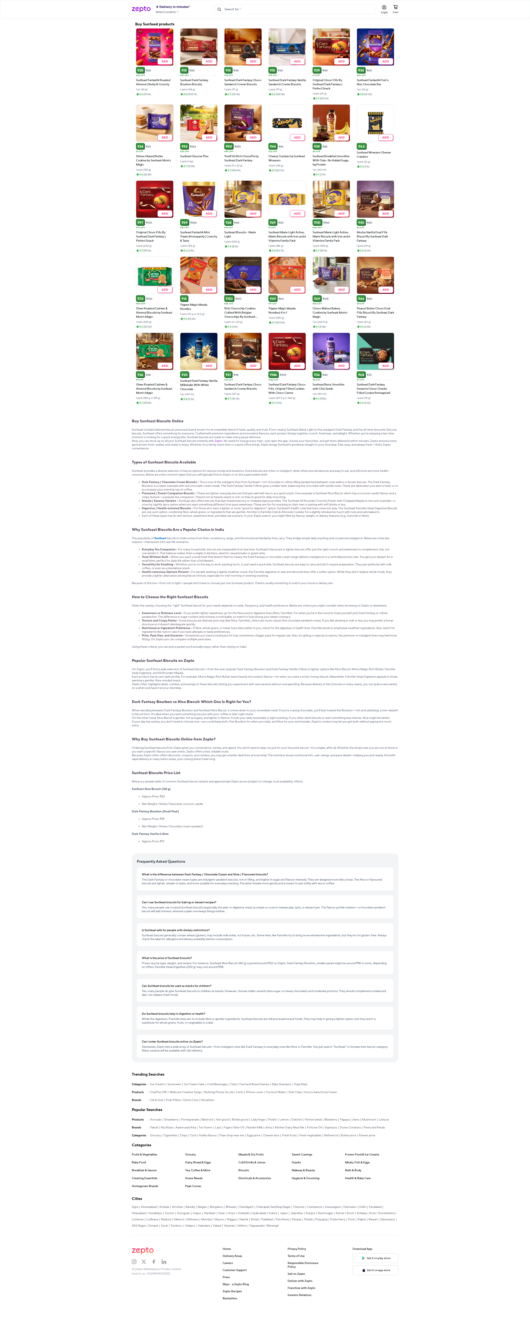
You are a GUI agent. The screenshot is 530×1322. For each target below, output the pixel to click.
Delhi (362, 1207)
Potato (272, 1120)
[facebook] (157, 1261)
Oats (233, 1084)
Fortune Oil (314, 1127)
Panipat (296, 1219)
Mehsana (192, 1219)
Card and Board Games (254, 1084)
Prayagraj (321, 1219)
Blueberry (330, 1120)
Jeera (355, 1120)
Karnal (340, 1213)
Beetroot (207, 1120)
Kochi (350, 1213)
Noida (255, 1219)
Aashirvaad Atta (186, 1127)
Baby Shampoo (281, 1084)
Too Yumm (205, 1127)
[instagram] (137, 1261)
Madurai (166, 1219)
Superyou (330, 1127)
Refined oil (331, 1135)
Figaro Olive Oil (234, 1127)
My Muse (167, 1127)
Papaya (344, 1120)
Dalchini (297, 1120)
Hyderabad (259, 1213)
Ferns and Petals (374, 1127)
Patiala (308, 1219)
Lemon (284, 1120)
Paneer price (367, 1135)
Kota (372, 1213)
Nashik (243, 1219)
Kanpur (310, 1213)
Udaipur (190, 1226)
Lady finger (258, 1120)
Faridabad (375, 1207)
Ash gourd (222, 1120)
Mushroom (369, 1120)
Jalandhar (297, 1213)
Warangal (272, 1226)
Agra (135, 1207)
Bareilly (190, 1207)
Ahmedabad (149, 1207)
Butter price (348, 1135)
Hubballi (243, 1213)
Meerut (179, 1219)
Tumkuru (176, 1226)
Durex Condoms (350, 1127)
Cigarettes (170, 1135)
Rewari (373, 1219)
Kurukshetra (386, 1213)
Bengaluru (216, 1207)
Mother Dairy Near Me (289, 1127)
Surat (164, 1226)
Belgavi (202, 1207)
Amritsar (177, 1207)
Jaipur (284, 1213)
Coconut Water (276, 1092)
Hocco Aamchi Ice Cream (320, 1092)
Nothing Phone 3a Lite (218, 1092)
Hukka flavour (208, 1135)
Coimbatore (314, 1207)
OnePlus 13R (158, 1092)
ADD (164, 61)
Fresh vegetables (310, 1135)
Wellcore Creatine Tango (186, 1092)
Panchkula (282, 1219)
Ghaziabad (139, 1213)
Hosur (232, 1213)
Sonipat (153, 1226)
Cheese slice (271, 1135)
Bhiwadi (231, 1207)
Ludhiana (152, 1219)
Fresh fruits (289, 1135)
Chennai (298, 1207)
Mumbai (206, 1219)
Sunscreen (174, 1084)
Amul (268, 1127)
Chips (183, 1135)
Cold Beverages (217, 1084)
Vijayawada (256, 1226)
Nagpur (232, 1219)
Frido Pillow (173, 1100)
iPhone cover (254, 1092)
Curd (193, 1135)
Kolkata (362, 1213)
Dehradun (350, 1207)
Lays (218, 1127)
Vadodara (204, 1226)
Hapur (197, 1213)
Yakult (154, 1127)
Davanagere (333, 1207)
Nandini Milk (255, 1127)
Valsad (217, 1226)
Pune (351, 1219)
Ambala (164, 1207)
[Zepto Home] (141, 9)
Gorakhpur (155, 1213)
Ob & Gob (156, 1100)
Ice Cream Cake (194, 1084)
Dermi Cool (190, 1100)
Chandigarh (245, 1207)
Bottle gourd (240, 1120)
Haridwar (210, 1213)
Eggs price (253, 1135)
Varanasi (229, 1226)
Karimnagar (325, 1213)
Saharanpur (387, 1219)
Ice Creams (157, 1084)
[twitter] (147, 1261)
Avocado (156, 1120)
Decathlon (207, 1100)
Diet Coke (295, 1092)
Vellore (242, 1226)
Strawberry (171, 1120)
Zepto (218, 441)
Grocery (155, 1135)
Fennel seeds (313, 1120)
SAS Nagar (139, 1226)
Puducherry (337, 1219)
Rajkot (362, 1219)
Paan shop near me (231, 1135)
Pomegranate (190, 1120)
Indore (273, 1213)
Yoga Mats (300, 1084)
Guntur (169, 1213)
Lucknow (137, 1219)
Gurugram (183, 1213)
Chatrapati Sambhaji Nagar (273, 1207)
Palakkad (267, 1219)
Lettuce (384, 1120)
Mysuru (219, 1219)
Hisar (221, 1213)
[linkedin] (167, 1261)
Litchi (239, 1092)
